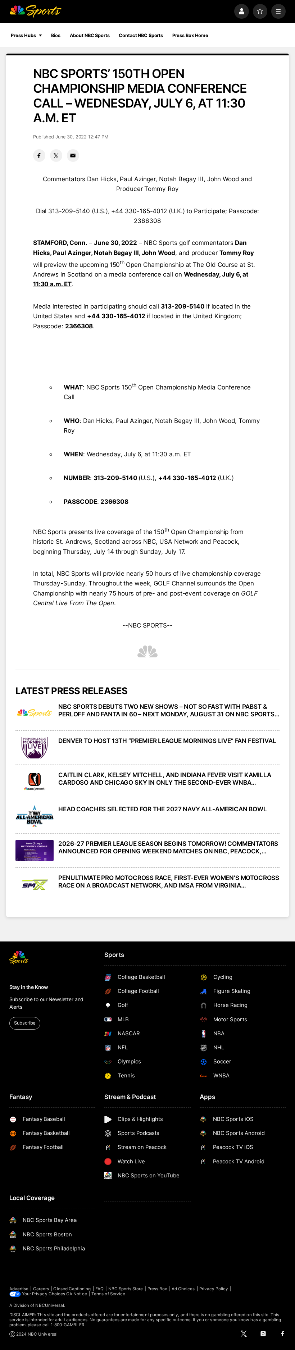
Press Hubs (23, 35)
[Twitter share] (56, 155)
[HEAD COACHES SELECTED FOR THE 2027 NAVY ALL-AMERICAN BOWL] (34, 816)
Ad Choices (183, 1288)
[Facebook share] (39, 155)
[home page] (35, 11)
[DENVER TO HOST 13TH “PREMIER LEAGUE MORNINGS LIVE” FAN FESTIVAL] (34, 747)
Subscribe (24, 1023)
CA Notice (76, 1293)
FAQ (99, 1288)
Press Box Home (190, 35)
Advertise (19, 1288)
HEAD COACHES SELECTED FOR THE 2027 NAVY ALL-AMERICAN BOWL (162, 809)
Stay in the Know (28, 987)
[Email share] (73, 155)
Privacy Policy (213, 1288)
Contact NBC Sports (141, 35)
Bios (55, 35)
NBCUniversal (49, 1305)
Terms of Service (108, 1293)
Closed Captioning (72, 1288)
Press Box (157, 1288)
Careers (41, 1288)
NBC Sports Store (125, 1288)
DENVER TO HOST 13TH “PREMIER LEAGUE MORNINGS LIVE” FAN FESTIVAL (167, 740)
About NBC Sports (90, 35)
